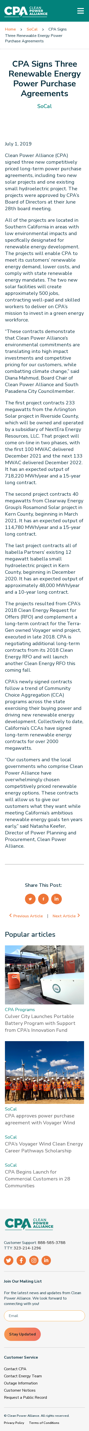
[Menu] (81, 11)
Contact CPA (15, 1369)
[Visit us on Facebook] (21, 1260)
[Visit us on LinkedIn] (46, 1260)
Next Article (64, 916)
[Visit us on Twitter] (8, 1260)
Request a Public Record (25, 1397)
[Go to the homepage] (42, 1225)
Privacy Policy (14, 1423)
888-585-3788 (52, 1242)
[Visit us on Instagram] (34, 1260)
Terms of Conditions (44, 1423)
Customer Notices (20, 1390)
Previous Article (28, 916)
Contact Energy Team (23, 1376)
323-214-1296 (27, 1248)
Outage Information (21, 1383)
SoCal (32, 29)
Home (10, 29)
